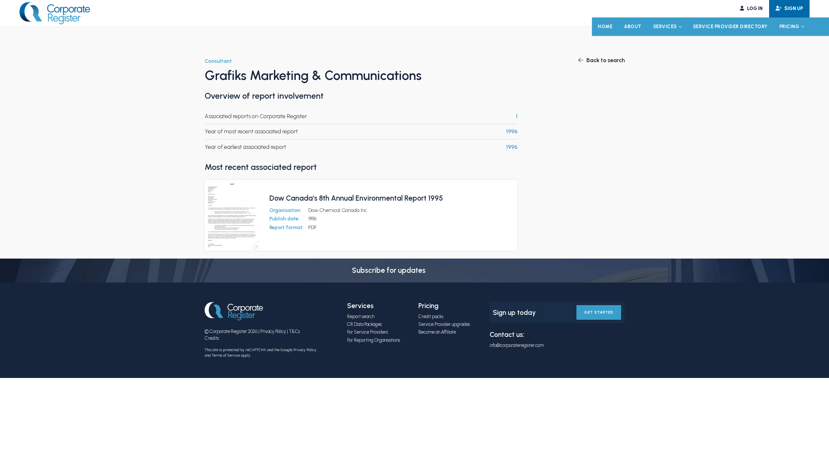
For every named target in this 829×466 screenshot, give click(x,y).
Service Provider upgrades (444, 324)
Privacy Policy (273, 331)
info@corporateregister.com (517, 345)
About (633, 26)
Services (665, 26)
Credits (212, 338)
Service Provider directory (730, 26)
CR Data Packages (364, 324)
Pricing (789, 26)
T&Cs (294, 331)
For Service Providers (367, 332)
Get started (598, 312)
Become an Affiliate (437, 332)
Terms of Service (226, 355)
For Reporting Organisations (373, 340)
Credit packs (430, 316)
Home (605, 26)
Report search (360, 316)
